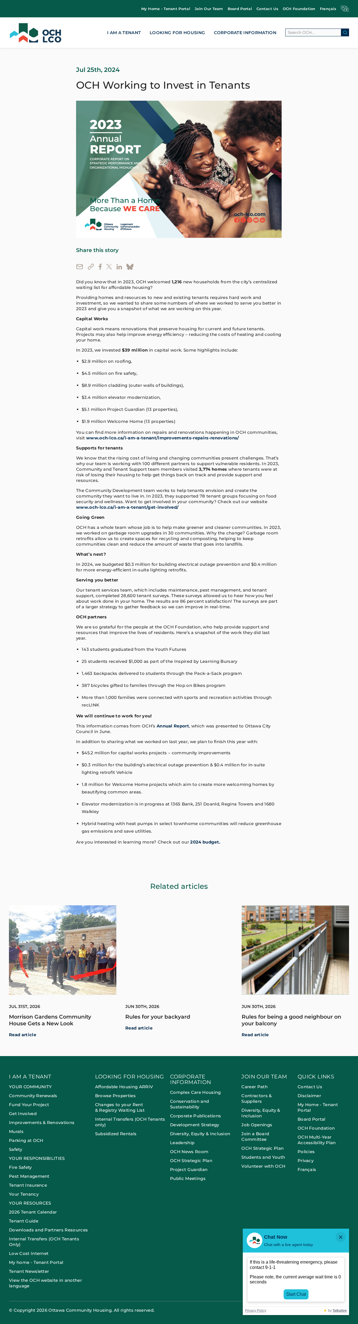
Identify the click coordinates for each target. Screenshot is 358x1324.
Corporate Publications (195, 1115)
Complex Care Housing (195, 1092)
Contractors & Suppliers (256, 1098)
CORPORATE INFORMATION (245, 32)
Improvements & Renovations (41, 1122)
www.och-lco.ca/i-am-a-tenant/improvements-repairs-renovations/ (162, 437)
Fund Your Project (29, 1104)
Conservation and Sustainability (189, 1104)
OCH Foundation (299, 8)
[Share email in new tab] (79, 267)
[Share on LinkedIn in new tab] (119, 267)
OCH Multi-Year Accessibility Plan (317, 1139)
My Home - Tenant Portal (165, 8)
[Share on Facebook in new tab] (100, 266)
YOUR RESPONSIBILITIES (37, 1158)
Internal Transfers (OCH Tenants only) (130, 1121)
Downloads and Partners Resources (48, 1230)
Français (328, 8)
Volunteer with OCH (263, 1166)
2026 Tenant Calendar (33, 1212)
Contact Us (267, 8)
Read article (22, 1034)
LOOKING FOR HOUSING (177, 32)
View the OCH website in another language (45, 1283)
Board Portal (240, 8)
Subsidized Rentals (116, 1133)
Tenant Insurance (28, 1185)
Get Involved (23, 1113)
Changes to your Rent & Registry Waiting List (120, 1107)
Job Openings (256, 1124)
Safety (15, 1149)
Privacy (306, 1160)
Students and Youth (263, 1157)
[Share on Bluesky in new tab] (129, 267)
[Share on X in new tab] (109, 267)
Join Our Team (209, 8)
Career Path (255, 1086)
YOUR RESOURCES (30, 1203)
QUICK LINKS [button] (316, 1077)
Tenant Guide (23, 1221)
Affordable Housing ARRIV (124, 1086)
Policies (306, 1151)
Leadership (182, 1142)
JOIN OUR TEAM (264, 1077)
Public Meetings (188, 1178)
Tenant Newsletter (29, 1271)
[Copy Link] (91, 266)
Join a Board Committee (255, 1136)
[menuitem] (165, 8)
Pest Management (29, 1176)
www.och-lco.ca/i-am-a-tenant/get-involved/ (127, 507)
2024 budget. (205, 842)
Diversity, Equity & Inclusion (200, 1133)
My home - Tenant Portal (36, 1262)
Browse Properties (115, 1095)
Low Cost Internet (28, 1253)
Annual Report (173, 726)
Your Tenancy (24, 1194)
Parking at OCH (26, 1140)
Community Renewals (33, 1095)
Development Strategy (194, 1124)
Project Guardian (189, 1169)
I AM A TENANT (124, 32)
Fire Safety (20, 1167)
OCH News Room (189, 1151)
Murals (16, 1131)
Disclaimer (309, 1095)
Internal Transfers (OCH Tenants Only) (44, 1241)
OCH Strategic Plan (191, 1160)
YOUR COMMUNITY (30, 1086)
